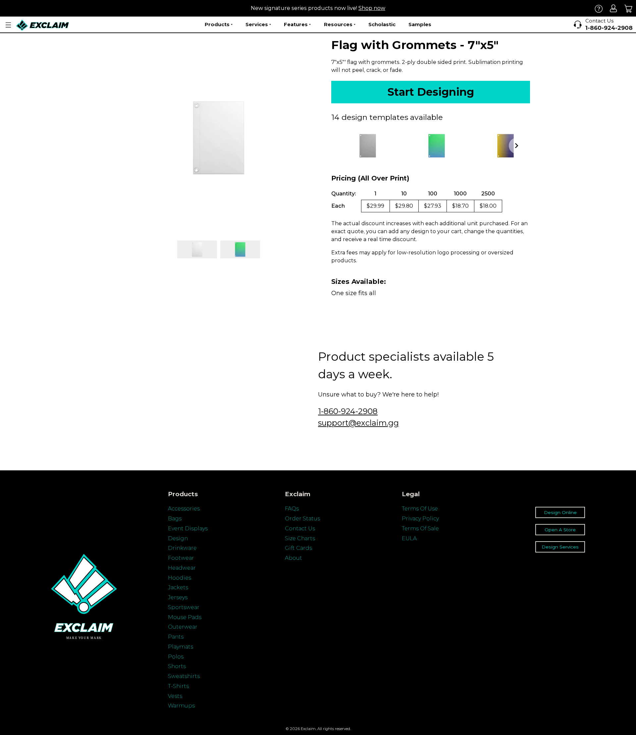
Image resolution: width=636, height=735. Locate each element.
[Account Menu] (8, 25)
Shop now (371, 8)
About (293, 558)
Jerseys (177, 597)
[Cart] (628, 8)
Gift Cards (298, 548)
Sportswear (183, 607)
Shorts (177, 666)
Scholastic (382, 24)
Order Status (302, 518)
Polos (176, 657)
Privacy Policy (420, 518)
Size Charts (300, 538)
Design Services (560, 547)
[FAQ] (598, 8)
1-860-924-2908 (348, 411)
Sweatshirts (184, 676)
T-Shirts (178, 686)
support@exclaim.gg (358, 423)
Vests (175, 696)
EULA (409, 538)
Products (217, 24)
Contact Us (300, 528)
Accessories (184, 508)
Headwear (182, 568)
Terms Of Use (420, 508)
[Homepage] (43, 25)
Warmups (181, 706)
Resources (338, 24)
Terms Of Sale (420, 528)
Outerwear (182, 627)
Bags (175, 518)
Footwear (181, 558)
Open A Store (560, 529)
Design (178, 538)
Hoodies (179, 578)
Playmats (180, 647)
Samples (419, 24)
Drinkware (182, 548)
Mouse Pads (184, 617)
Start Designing (431, 91)
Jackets (178, 587)
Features (296, 24)
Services (256, 24)
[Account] (613, 8)
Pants (176, 637)
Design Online (560, 512)
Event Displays (188, 528)
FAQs (292, 508)
